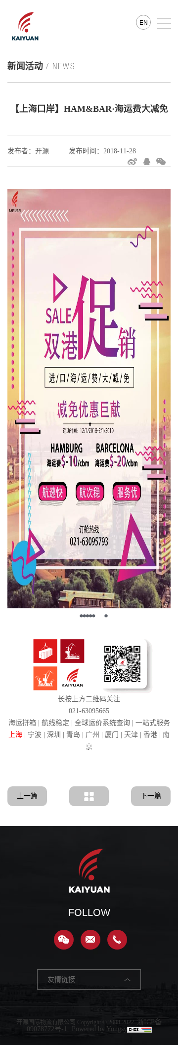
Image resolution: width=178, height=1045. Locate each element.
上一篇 (27, 796)
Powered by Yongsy (99, 1029)
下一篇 (150, 796)
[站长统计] (139, 1029)
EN (143, 22)
